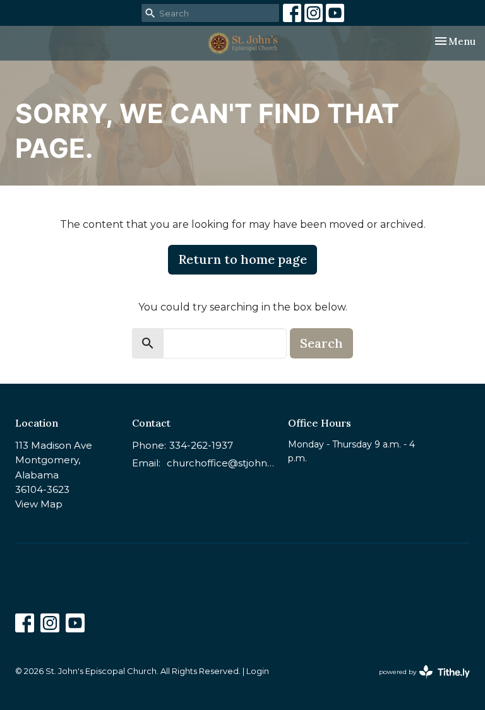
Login (257, 671)
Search (321, 343)
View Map (39, 504)
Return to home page (242, 259)
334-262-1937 (201, 445)
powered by (418, 682)
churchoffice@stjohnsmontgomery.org (221, 463)
